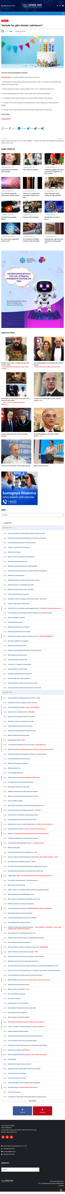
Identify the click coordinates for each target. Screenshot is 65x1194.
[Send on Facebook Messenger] (22, 128)
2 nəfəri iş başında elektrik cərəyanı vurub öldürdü (22, 917)
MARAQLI (4, 20)
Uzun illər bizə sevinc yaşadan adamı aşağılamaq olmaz (34, 608)
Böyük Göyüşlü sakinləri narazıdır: (29, 979)
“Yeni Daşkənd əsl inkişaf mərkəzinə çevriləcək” (27, 744)
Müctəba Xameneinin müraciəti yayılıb (18, 735)
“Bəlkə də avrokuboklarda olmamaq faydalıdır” (34, 927)
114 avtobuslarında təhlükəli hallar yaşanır (26, 843)
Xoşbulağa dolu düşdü (16, 740)
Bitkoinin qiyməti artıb (14, 768)
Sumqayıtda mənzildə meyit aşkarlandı (19, 786)
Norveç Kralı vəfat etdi (14, 998)
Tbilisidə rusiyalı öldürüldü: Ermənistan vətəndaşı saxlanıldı (25, 650)
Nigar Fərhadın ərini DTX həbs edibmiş (19, 1017)
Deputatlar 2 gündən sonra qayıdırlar (18, 641)
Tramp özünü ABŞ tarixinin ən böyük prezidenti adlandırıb (24, 1082)
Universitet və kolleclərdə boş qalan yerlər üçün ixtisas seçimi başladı (27, 1045)
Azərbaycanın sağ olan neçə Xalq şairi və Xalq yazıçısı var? (54, 241)
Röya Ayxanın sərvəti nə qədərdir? (17, 1012)
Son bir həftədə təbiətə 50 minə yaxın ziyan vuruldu (22, 819)
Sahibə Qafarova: (24, 777)
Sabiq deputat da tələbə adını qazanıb (18, 984)
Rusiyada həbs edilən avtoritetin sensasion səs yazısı (30, 636)
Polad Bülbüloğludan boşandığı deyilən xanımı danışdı (48, 364)
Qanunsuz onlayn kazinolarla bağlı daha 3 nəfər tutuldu (33, 857)
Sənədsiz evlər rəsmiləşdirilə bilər (21, 712)
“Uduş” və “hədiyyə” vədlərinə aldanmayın (26, 1026)
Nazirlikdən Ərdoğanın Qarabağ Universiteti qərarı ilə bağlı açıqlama (27, 754)
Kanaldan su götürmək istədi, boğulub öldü (20, 673)
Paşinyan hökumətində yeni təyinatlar (18, 594)
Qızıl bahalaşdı (12, 1059)
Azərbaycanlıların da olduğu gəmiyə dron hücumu (24, 698)
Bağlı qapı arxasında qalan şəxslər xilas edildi (21, 589)
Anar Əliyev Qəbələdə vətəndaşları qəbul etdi (24, 810)
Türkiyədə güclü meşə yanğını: (23, 707)
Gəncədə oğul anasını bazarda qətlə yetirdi (20, 913)
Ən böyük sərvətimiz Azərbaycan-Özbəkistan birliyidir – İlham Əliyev (27, 599)
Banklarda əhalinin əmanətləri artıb (18, 561)
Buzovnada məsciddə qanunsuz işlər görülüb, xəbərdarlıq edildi (26, 956)
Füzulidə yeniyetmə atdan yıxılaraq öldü (19, 631)
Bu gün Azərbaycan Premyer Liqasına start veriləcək (22, 683)
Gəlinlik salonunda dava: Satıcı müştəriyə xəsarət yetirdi (24, 580)
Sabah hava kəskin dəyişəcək (16, 575)
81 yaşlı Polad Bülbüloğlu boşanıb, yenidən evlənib (47, 399)
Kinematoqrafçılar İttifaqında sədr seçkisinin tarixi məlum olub (25, 871)
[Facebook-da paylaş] (11, 128)
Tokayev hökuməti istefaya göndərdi (18, 1031)
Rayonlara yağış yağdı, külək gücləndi (18, 603)
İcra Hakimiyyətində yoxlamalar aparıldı (19, 758)
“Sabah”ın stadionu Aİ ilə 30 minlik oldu (19, 547)
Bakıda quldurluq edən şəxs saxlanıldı (18, 627)
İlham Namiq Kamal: (23, 1087)
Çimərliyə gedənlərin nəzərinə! (16, 617)
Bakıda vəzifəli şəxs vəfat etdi (18, 989)
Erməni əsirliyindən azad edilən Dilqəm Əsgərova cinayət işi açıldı (26, 533)
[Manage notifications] (61, 1190)
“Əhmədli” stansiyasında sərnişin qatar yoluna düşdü (23, 791)
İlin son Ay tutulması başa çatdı (16, 993)
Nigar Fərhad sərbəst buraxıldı (16, 885)
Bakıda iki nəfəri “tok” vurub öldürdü (18, 1003)
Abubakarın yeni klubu (14, 552)
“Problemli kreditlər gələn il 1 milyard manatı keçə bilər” (23, 838)
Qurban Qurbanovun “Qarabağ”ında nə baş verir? (22, 933)
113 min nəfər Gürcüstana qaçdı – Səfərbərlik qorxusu (23, 880)
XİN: (26, 1022)
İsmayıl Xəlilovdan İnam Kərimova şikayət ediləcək (14, 435)
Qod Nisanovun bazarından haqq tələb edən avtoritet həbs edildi (15, 401)
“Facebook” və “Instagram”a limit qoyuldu (19, 664)
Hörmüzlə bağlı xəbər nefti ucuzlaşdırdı (19, 678)
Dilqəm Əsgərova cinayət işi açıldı (17, 655)
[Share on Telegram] (37, 128)
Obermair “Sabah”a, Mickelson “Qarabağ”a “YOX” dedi (28, 947)
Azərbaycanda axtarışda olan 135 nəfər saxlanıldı (22, 542)
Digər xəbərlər (32, 1100)
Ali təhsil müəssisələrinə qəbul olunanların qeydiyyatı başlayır (25, 1036)
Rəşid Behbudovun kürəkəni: (27, 829)
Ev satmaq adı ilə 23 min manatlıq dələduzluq (20, 782)
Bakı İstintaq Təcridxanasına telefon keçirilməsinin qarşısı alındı (26, 805)
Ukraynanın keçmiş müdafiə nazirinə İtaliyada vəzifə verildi (24, 687)
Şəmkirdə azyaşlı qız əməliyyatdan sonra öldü (21, 585)
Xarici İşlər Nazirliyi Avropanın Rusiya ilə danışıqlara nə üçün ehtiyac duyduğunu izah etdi (33, 965)
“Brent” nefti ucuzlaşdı (14, 1092)
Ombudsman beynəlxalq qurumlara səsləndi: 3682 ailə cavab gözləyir (27, 570)
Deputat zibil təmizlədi (30, 217)
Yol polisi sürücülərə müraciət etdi (17, 659)
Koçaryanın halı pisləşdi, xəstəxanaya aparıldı (16, 465)
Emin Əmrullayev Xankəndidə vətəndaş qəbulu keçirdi (23, 815)
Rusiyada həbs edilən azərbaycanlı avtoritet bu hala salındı (15, 365)
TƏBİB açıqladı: (30, 875)
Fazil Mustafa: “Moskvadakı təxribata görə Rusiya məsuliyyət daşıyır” (27, 1096)
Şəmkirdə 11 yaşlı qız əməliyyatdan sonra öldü (21, 721)
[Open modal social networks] (42, 128)
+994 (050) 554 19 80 (9, 1148)
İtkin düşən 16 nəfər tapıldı (15, 622)
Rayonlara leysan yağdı (19, 1050)
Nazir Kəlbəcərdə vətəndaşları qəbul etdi (22, 861)
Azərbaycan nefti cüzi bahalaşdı (17, 1073)
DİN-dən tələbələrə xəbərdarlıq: (27, 1054)
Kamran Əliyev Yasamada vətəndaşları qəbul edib (22, 1008)
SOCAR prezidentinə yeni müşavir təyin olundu (21, 903)
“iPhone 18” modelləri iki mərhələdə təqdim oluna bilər (31, 195)
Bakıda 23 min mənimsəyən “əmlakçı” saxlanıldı (21, 716)
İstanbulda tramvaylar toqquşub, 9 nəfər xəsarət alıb (22, 702)
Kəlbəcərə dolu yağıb (14, 847)
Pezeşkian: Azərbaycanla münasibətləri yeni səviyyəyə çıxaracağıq (27, 538)
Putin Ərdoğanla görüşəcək (15, 772)
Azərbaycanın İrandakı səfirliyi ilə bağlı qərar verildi (22, 852)
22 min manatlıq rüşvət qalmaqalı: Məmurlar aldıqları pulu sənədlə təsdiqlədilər (30, 613)
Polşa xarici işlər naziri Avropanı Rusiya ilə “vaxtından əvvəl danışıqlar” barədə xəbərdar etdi (34, 970)
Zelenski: (30, 749)
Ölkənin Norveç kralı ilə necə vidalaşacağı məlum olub (23, 961)
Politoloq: (28, 833)
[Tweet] (30, 128)
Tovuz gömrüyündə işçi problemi (30, 908)
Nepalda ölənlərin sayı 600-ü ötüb (17, 669)
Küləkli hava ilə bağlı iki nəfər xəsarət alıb (19, 1064)
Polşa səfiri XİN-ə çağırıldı (15, 800)
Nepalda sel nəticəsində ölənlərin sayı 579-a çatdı (22, 730)
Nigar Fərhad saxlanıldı (41, 465)
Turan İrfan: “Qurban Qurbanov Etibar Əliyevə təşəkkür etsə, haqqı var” (28, 866)
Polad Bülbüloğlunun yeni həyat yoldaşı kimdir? (46, 435)
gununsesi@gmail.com (9, 1151)
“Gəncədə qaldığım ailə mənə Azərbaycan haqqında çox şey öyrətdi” (54, 171)
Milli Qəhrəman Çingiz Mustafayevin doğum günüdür (22, 566)
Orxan (10, 31)
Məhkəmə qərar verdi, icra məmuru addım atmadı (30, 824)
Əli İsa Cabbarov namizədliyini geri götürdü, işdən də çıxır (24, 899)
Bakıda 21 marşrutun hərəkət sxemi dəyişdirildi (21, 556)
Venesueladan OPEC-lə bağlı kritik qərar (19, 922)
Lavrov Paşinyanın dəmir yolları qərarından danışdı (22, 1040)
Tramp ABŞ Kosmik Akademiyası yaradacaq (20, 726)
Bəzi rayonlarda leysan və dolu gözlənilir (19, 942)
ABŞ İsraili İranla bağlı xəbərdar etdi (18, 763)
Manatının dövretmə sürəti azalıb (17, 645)
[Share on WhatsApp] (4, 128)
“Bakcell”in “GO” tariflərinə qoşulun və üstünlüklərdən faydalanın (26, 937)
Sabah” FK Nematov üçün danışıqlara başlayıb (23, 951)
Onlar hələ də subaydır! (30, 169)
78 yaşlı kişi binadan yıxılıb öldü (17, 1078)
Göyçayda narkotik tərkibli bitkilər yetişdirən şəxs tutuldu (24, 1068)
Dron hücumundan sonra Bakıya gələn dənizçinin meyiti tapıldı (25, 975)
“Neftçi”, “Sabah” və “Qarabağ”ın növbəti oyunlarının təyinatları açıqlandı (28, 889)
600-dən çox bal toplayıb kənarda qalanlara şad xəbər (23, 796)
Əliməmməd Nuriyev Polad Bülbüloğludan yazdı (21, 894)
